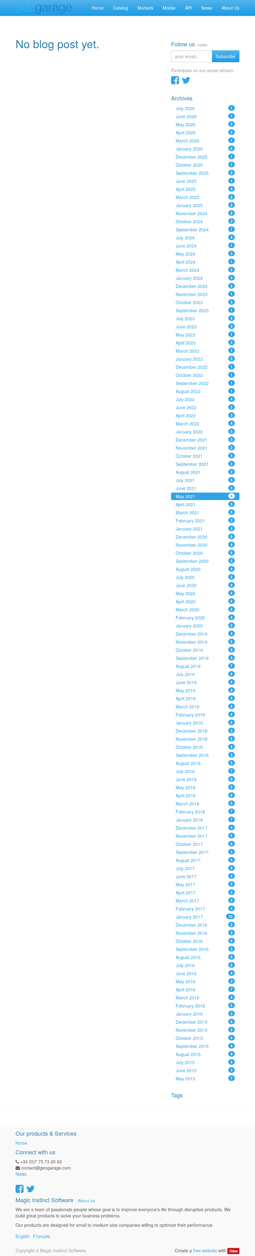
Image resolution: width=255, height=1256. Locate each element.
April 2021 (204, 504)
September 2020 (204, 561)
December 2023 (204, 286)
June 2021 (204, 488)
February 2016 (204, 1006)
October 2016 (204, 941)
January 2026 (204, 149)
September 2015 (204, 1046)
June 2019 (204, 682)
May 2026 (204, 124)
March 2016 (204, 997)
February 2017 (204, 909)
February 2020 (204, 617)
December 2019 (204, 634)
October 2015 (204, 1038)
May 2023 (204, 334)
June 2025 (204, 181)
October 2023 (204, 302)
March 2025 (204, 197)
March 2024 (204, 270)
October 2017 (204, 844)
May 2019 (204, 690)
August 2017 (204, 860)
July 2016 (204, 965)
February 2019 (204, 714)
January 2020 (204, 626)
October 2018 (204, 747)
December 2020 (204, 537)
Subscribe (225, 56)
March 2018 (204, 803)
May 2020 (204, 593)
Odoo (234, 1251)
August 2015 (204, 1054)
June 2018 (204, 779)
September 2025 (204, 173)
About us (86, 1200)
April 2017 (204, 892)
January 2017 (204, 917)
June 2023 (204, 326)
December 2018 (204, 731)
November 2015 (204, 1030)
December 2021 (204, 440)
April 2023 (204, 343)
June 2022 (204, 407)
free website (205, 1250)
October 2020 (204, 553)
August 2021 (204, 472)
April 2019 (204, 698)
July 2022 (204, 399)
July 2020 (204, 577)
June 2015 (204, 1070)
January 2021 (204, 529)
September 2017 (204, 852)
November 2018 (204, 739)
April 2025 (204, 189)
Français (41, 1236)
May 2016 (204, 981)
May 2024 (204, 254)
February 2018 (204, 812)
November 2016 (204, 933)
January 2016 (204, 1014)
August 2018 (204, 763)
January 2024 (204, 278)
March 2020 (204, 609)
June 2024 (204, 246)
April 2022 (204, 415)
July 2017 (204, 868)
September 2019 (204, 658)
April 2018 (204, 795)
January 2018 (204, 820)
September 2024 (204, 229)
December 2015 (204, 1022)
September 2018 (204, 755)
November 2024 (204, 213)
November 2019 (204, 642)
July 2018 (204, 771)
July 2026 (204, 108)
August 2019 (204, 666)
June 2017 (204, 876)
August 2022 (204, 391)
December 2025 (204, 157)
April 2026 (204, 132)
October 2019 (204, 650)
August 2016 (204, 957)
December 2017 (204, 828)
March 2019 (204, 706)
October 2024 (204, 221)
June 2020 (204, 585)
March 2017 (204, 900)
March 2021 (204, 512)
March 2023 (204, 351)
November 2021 (204, 448)
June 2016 (204, 973)
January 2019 (204, 723)
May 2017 (204, 884)
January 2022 (204, 432)
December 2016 (204, 925)
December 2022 (204, 367)
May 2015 (204, 1078)
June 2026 (204, 116)
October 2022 (204, 375)
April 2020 (204, 601)
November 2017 (204, 836)
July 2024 (204, 237)
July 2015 (204, 1062)
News (21, 1174)
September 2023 (204, 310)
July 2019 (204, 674)
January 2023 (204, 359)
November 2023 (204, 294)
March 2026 (204, 140)
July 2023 (204, 318)
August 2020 (204, 569)
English (23, 1236)
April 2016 (204, 989)
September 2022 (204, 383)
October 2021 (204, 456)
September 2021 (204, 464)
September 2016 (204, 949)
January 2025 (204, 205)
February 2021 (204, 520)
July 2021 (204, 480)
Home (21, 1143)
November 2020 (204, 545)
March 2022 (204, 423)
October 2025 (204, 165)
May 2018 (204, 787)
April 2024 (204, 262)
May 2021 (204, 496)
